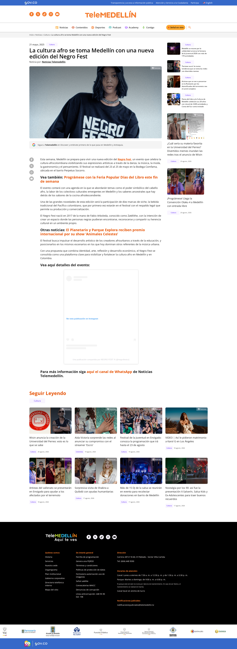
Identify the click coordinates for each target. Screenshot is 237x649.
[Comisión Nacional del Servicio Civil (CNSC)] (216, 631)
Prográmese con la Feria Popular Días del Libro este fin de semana (99, 179)
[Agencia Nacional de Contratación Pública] (120, 631)
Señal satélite (82, 581)
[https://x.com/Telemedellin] (95, 537)
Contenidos (79, 27)
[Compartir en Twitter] (31, 166)
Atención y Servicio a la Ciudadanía (172, 3)
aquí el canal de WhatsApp (109, 371)
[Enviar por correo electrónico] (31, 178)
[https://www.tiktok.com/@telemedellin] (101, 537)
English (209, 2)
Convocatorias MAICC (85, 585)
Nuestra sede (51, 565)
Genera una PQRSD (85, 561)
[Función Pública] (72, 631)
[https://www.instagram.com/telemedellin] (108, 537)
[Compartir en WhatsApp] (31, 172)
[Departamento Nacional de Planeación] (96, 631)
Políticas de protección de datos (90, 569)
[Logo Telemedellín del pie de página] (61, 537)
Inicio (31, 35)
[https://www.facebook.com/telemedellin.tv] (89, 537)
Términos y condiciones (87, 565)
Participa (195, 3)
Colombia (79, 452)
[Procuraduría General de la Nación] (143, 631)
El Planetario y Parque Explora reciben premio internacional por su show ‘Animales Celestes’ (92, 231)
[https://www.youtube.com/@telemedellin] (114, 537)
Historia (48, 557)
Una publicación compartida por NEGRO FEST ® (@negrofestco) (101, 359)
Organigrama (51, 569)
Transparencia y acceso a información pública (132, 3)
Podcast (114, 27)
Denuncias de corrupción (87, 589)
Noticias (61, 27)
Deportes (98, 27)
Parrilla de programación (87, 557)
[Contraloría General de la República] (168, 631)
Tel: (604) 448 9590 (125, 561)
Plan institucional (53, 574)
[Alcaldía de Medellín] (24, 631)
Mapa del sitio (51, 589)
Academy (132, 27)
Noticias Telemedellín (54, 61)
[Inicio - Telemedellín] (110, 14)
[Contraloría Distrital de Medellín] (192, 631)
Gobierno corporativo (55, 578)
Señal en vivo (177, 27)
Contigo (148, 27)
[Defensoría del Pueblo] (47, 631)
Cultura (47, 35)
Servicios (49, 561)
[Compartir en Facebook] (31, 159)
